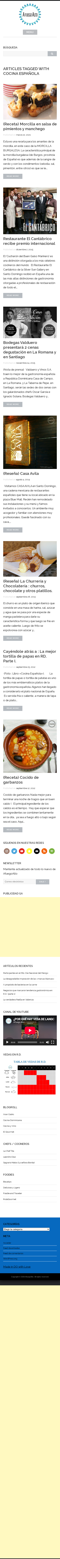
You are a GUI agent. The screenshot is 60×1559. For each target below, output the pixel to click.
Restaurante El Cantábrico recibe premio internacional (29, 241)
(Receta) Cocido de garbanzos (21, 780)
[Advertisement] (30, 927)
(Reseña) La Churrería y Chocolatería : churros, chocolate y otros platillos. (27, 586)
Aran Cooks (8, 1114)
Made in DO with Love (17, 1266)
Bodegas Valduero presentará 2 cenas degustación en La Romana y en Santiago (29, 349)
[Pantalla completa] (52, 1042)
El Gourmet (8, 1132)
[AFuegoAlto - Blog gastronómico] (30, 27)
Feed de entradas (11, 1248)
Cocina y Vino (9, 1126)
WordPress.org (10, 1258)
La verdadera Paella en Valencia (18, 999)
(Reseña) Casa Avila (21, 473)
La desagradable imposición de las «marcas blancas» (28, 979)
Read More (13, 176)
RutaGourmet (9, 1199)
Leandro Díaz (9, 1157)
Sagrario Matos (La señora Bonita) (19, 1162)
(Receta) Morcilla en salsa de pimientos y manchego (30, 126)
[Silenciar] (47, 1042)
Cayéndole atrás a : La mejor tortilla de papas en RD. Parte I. (29, 656)
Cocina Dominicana (12, 1120)
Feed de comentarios (13, 1253)
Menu (30, 32)
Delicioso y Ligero (11, 1187)
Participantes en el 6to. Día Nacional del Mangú (25, 973)
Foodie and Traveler (12, 1193)
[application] (30, 1030)
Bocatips (7, 1182)
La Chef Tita (8, 1151)
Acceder (7, 1243)
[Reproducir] (7, 1042)
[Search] (52, 53)
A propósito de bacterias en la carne (20, 984)
